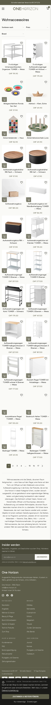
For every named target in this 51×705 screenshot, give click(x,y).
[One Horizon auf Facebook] (7, 595)
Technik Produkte (8, 628)
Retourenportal (7, 654)
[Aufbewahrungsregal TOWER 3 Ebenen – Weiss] (13, 261)
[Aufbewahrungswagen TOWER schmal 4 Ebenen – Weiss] (13, 366)
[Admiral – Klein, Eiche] (37, 90)
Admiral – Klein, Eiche (38, 104)
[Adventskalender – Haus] (13, 124)
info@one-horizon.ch (9, 588)
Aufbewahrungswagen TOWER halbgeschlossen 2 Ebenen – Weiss (13, 345)
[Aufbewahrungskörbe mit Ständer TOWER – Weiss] (37, 227)
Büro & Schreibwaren (9, 620)
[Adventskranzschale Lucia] (37, 124)
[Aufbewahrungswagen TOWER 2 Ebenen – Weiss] (37, 295)
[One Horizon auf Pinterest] (12, 595)
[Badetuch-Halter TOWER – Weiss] (37, 403)
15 (30, 466)
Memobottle (31, 609)
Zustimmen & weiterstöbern (25, 697)
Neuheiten (5, 605)
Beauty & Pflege (7, 616)
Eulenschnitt (31, 613)
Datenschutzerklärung (29, 562)
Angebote (5, 609)
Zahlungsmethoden (9, 661)
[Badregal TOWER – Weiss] (13, 437)
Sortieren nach (7, 27)
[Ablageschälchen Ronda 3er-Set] (13, 90)
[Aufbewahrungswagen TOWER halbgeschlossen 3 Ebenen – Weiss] (37, 329)
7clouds (29, 624)
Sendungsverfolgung (9, 650)
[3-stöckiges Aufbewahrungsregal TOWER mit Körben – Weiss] (37, 51)
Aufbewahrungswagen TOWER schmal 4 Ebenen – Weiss (13, 382)
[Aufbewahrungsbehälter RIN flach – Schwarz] (13, 156)
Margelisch (30, 620)
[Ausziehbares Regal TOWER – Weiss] (13, 403)
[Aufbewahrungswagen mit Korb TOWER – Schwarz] (13, 295)
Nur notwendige (20, 702)
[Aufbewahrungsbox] (13, 190)
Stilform (29, 616)
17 (38, 466)
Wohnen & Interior (8, 613)
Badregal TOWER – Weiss (13, 451)
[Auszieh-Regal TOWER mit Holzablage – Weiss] (37, 366)
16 (34, 466)
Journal (29, 642)
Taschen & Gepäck (8, 624)
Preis (28, 27)
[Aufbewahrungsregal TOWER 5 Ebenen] (37, 261)
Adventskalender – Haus (13, 138)
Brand (4, 34)
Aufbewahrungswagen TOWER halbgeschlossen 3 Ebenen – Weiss (37, 345)
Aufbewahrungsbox (13, 204)
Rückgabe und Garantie (10, 658)
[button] (4, 60)
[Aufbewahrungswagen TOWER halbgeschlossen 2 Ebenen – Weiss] (13, 329)
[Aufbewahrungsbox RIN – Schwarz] (13, 227)
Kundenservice (7, 642)
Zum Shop (5, 632)
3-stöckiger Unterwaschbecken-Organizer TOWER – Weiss (13, 66)
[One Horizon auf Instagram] (3, 595)
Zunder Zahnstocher (34, 628)
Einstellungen (32, 702)
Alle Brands (31, 632)
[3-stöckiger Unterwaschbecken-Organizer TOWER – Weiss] (13, 51)
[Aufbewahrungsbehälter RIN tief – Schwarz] (37, 156)
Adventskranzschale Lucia (37, 138)
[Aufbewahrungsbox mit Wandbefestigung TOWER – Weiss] (37, 190)
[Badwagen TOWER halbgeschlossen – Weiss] (37, 437)
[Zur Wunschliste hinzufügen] (21, 43)
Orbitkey (29, 605)
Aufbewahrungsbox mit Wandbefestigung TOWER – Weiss (38, 206)
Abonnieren (42, 557)
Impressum (30, 654)
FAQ (3, 646)
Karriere (29, 646)
